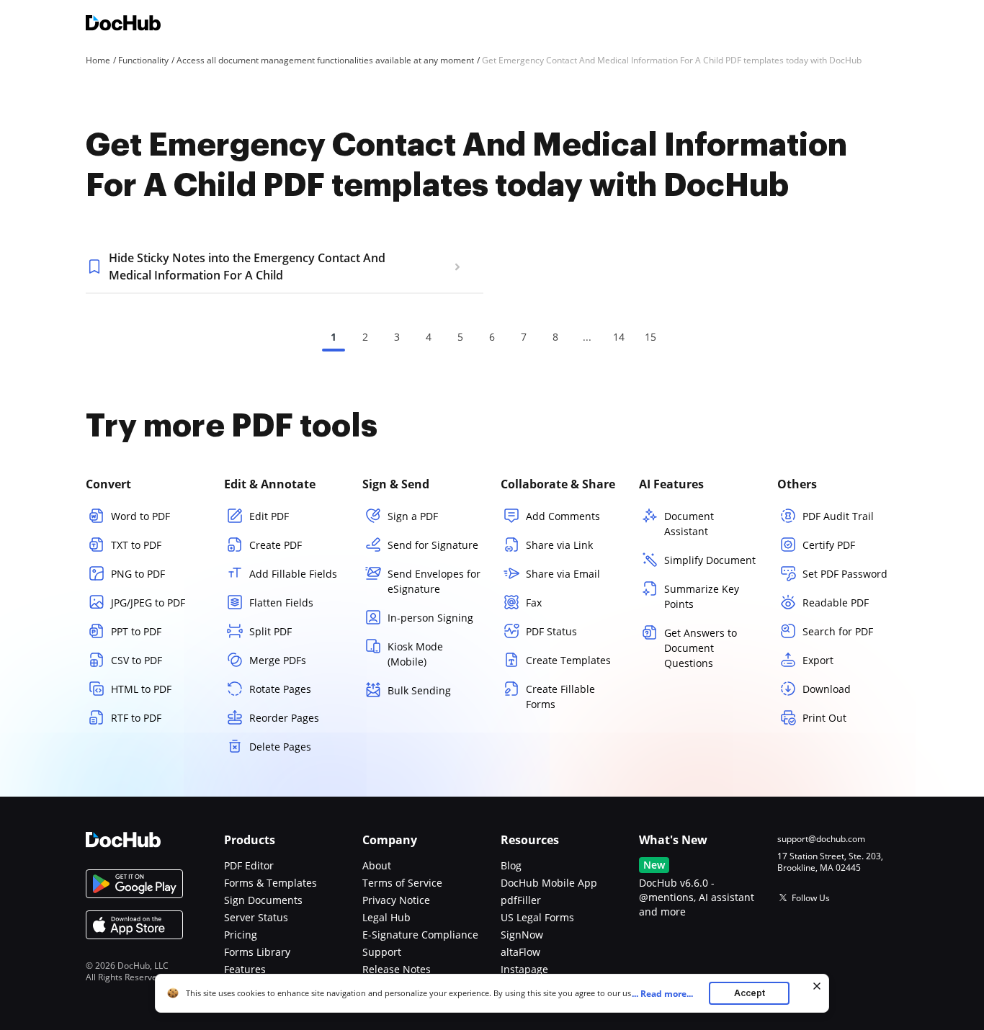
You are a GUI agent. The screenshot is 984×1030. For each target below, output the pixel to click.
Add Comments (563, 516)
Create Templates (568, 660)
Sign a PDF (413, 516)
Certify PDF (828, 545)
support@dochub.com (821, 839)
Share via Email (563, 574)
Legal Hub (386, 917)
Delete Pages (280, 746)
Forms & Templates (270, 883)
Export (817, 660)
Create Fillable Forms (560, 696)
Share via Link (559, 545)
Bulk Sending (419, 690)
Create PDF (275, 545)
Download (826, 689)
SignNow (522, 934)
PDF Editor (249, 865)
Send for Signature (433, 545)
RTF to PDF (136, 718)
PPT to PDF (136, 631)
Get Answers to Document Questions (700, 648)
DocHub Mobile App (549, 883)
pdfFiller (521, 900)
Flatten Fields (281, 602)
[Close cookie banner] (816, 986)
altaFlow (520, 952)
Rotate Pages (280, 689)
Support (381, 952)
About (376, 865)
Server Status (256, 917)
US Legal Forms (537, 917)
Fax (534, 602)
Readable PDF (835, 602)
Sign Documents (263, 900)
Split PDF (270, 631)
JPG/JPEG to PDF (148, 602)
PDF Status (551, 631)
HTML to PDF (141, 689)
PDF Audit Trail (838, 516)
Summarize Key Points (701, 596)
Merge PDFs (277, 660)
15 (650, 337)
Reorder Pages (284, 718)
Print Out (824, 718)
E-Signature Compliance (420, 934)
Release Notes (396, 969)
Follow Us (811, 898)
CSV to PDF (136, 660)
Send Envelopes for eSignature (434, 581)
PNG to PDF (138, 574)
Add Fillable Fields (293, 574)
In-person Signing (430, 617)
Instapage (524, 969)
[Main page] (123, 24)
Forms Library (257, 952)
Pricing (240, 934)
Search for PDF (837, 631)
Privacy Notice (396, 900)
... (662, 994)
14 (619, 337)
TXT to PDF (136, 545)
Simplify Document (710, 560)
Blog (511, 865)
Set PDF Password (844, 574)
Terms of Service (402, 883)
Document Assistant (689, 523)
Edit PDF (269, 516)
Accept (749, 993)
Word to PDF (140, 516)
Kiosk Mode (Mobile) (415, 654)
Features (245, 969)
